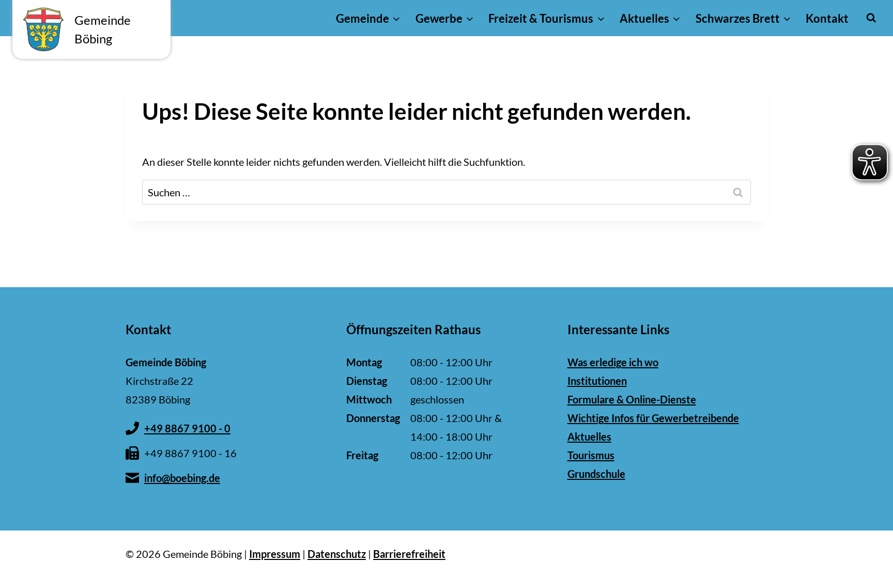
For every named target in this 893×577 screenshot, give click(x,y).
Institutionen (597, 381)
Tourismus (590, 455)
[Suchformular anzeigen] (871, 17)
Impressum (274, 554)
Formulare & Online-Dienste (631, 399)
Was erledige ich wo (612, 362)
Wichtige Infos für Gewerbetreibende (653, 418)
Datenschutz (336, 554)
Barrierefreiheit (409, 554)
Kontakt (827, 18)
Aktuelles (589, 436)
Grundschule (596, 473)
